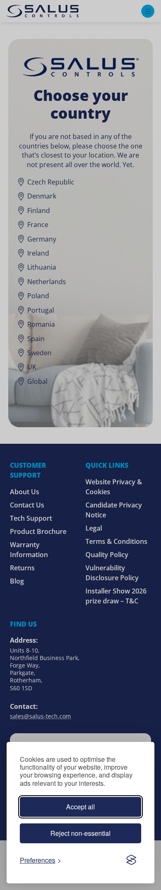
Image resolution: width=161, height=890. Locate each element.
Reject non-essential (80, 833)
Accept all (80, 806)
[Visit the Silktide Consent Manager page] (131, 860)
